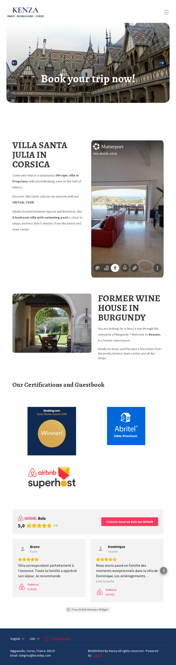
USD (32, 639)
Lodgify (97, 655)
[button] (12, 570)
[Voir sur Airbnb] (22, 549)
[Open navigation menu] (166, 12)
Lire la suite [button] (105, 581)
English (15, 639)
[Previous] (14, 63)
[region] (88, 63)
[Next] (161, 63)
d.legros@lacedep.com (35, 655)
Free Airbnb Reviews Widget (90, 609)
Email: (14, 655)
